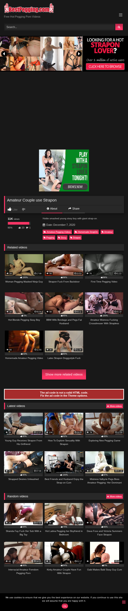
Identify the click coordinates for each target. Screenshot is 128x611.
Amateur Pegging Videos (59, 232)
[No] (124, 602)
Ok (64, 606)
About (53, 208)
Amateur (108, 232)
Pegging (50, 237)
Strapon (76, 237)
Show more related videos (64, 374)
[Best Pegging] (64, 9)
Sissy (63, 237)
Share (76, 208)
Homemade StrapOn (88, 232)
